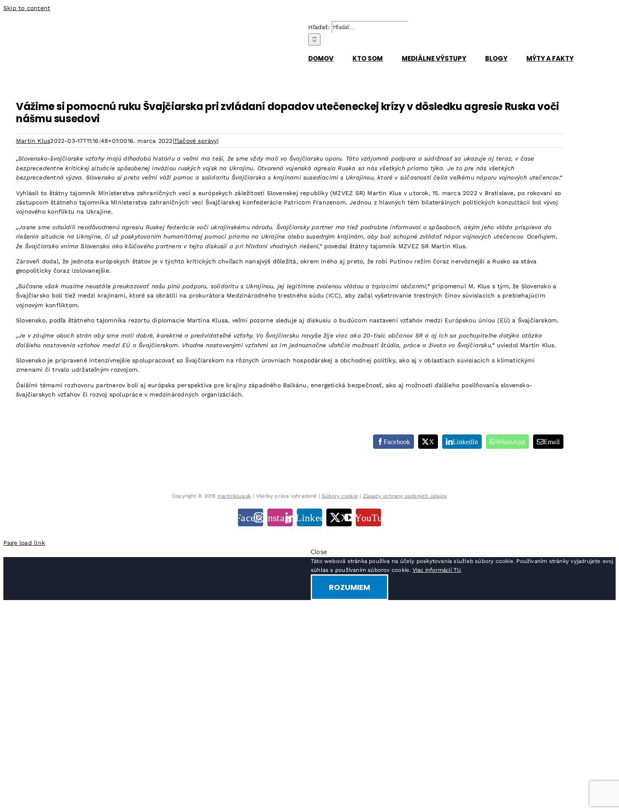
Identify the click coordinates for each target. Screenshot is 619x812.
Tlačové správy (195, 140)
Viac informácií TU (437, 570)
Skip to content (26, 8)
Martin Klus (33, 140)
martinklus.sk (234, 496)
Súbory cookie (340, 496)
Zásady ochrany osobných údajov (405, 496)
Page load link (24, 542)
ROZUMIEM (349, 587)
